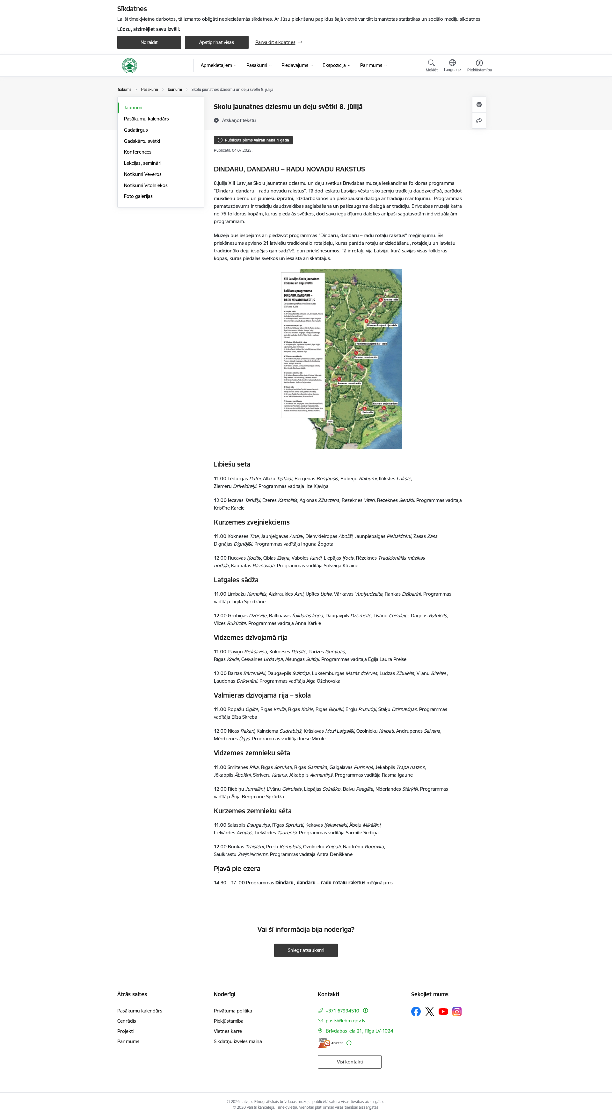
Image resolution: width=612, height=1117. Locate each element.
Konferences (137, 152)
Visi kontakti (350, 1062)
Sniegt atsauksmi (306, 950)
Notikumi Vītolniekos (146, 185)
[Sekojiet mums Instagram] (457, 1011)
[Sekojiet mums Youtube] (443, 1011)
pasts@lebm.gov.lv (345, 1021)
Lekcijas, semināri (142, 163)
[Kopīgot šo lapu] (479, 120)
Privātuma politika (233, 1011)
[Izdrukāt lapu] (479, 104)
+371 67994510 (343, 1011)
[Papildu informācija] (365, 1010)
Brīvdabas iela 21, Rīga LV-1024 (359, 1031)
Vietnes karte (228, 1031)
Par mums (128, 1041)
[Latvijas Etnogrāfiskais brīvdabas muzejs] (129, 65)
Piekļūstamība (229, 1021)
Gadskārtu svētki (142, 141)
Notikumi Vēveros (143, 174)
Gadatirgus (136, 130)
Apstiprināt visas (216, 42)
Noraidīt (149, 42)
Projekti (125, 1031)
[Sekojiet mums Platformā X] (429, 1011)
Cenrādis (126, 1021)
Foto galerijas (138, 196)
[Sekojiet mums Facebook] (416, 1011)
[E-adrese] (330, 1043)
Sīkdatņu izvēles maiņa (238, 1041)
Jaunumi (133, 108)
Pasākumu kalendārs (146, 119)
